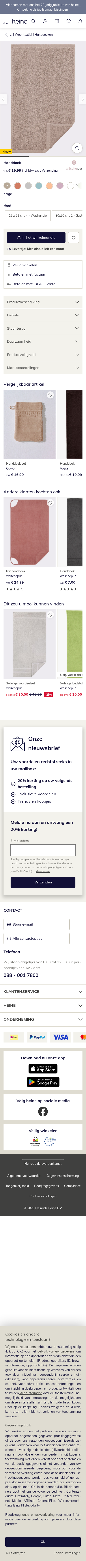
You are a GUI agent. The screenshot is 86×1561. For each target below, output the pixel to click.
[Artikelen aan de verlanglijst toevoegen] (73, 237)
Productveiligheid (21, 354)
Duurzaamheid (19, 341)
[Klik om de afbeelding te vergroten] (77, 148)
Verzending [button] (50, 171)
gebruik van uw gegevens (56, 1351)
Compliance (72, 1186)
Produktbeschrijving (23, 302)
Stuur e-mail (22, 925)
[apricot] (49, 185)
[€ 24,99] (30, 532)
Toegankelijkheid (17, 1186)
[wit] (70, 185)
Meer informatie (30, 1393)
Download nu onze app (43, 1057)
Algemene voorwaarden (24, 1176)
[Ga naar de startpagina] (20, 21)
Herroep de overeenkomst (43, 1164)
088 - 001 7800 (21, 975)
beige (8, 194)
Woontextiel (23, 35)
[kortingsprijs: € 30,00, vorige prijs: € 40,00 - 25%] (30, 644)
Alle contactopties (27, 938)
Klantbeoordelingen (23, 367)
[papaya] (17, 185)
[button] (6, 21)
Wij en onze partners (20, 1347)
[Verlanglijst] (68, 21)
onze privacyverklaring (38, 1515)
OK (43, 1542)
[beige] (7, 185)
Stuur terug (16, 328)
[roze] (60, 185)
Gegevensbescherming (63, 1176)
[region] (43, 1443)
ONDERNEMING (19, 1019)
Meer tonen (43, 871)
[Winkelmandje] (80, 21)
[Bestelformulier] (57, 21)
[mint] (38, 185)
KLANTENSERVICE (21, 991)
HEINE (10, 1005)
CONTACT (13, 910)
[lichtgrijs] (28, 185)
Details (13, 315)
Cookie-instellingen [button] (43, 1196)
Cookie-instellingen (67, 1553)
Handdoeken (44, 35)
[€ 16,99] (30, 424)
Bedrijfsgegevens (46, 1186)
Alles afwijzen (15, 1553)
